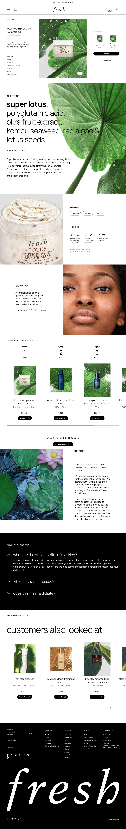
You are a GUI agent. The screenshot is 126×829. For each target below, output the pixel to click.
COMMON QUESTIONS (12, 74)
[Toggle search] (15, 9)
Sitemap (106, 743)
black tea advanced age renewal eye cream (97, 680)
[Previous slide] (110, 429)
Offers (86, 743)
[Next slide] (116, 429)
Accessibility (107, 740)
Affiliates (48, 743)
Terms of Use (107, 734)
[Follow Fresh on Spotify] (8, 757)
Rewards (67, 755)
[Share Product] (79, 73)
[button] (100, 41)
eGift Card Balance (90, 740)
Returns (67, 746)
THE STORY (9, 68)
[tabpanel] (63, 2)
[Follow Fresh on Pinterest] (20, 755)
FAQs (66, 740)
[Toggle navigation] (8, 9)
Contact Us (68, 737)
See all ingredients (16, 150)
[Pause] (117, 2)
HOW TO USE (10, 62)
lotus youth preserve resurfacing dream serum (97, 402)
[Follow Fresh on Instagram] (16, 755)
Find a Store (68, 734)
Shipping (67, 743)
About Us (48, 734)
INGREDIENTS (10, 57)
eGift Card (67, 758)
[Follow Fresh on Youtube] (27, 755)
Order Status (88, 737)
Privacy (105, 737)
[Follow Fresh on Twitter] (12, 755)
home (8, 19)
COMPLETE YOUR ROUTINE (13, 65)
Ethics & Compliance (52, 746)
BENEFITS (9, 59)
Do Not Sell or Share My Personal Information (111, 746)
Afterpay (67, 752)
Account (87, 734)
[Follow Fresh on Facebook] (8, 755)
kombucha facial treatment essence (61, 680)
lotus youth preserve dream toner (61, 402)
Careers (48, 740)
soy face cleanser (25, 678)
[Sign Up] (31, 740)
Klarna (66, 749)
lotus (12, 19)
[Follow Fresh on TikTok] (24, 755)
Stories (47, 737)
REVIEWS (9, 71)
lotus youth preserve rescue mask (24, 402)
